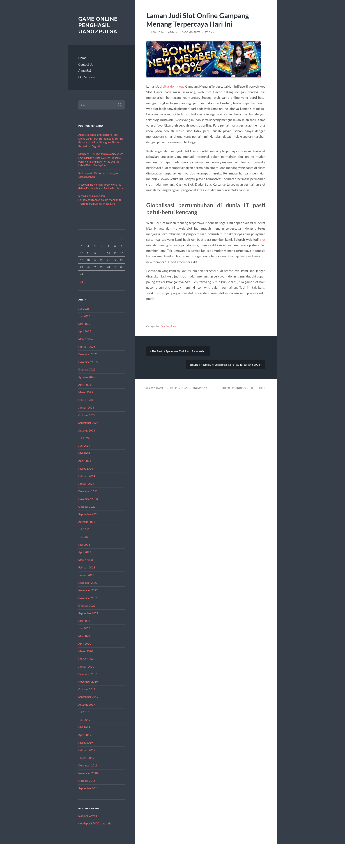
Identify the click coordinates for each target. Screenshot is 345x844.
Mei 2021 (84, 620)
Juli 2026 (83, 308)
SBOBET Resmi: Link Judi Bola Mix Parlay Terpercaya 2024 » (226, 364)
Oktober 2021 (86, 605)
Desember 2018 (88, 765)
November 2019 (88, 681)
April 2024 (84, 460)
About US (84, 71)
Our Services (86, 77)
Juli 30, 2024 (155, 32)
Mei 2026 (84, 323)
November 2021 (88, 598)
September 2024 (88, 422)
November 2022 (88, 590)
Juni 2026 (84, 316)
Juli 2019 (83, 712)
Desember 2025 (88, 354)
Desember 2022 (88, 582)
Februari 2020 (86, 658)
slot (262, 239)
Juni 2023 (84, 536)
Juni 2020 (84, 628)
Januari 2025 (86, 407)
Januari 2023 (86, 575)
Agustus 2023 (86, 521)
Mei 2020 (84, 636)
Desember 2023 (88, 491)
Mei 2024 (84, 453)
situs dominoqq (174, 86)
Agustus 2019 (86, 704)
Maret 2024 (85, 468)
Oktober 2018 (86, 780)
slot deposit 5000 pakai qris (94, 823)
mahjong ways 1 (87, 815)
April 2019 (84, 734)
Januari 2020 (86, 666)
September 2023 (88, 514)
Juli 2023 (83, 529)
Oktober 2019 (86, 689)
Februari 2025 (86, 400)
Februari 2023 (86, 567)
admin (173, 32)
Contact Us (85, 64)
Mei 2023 (84, 544)
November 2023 (88, 498)
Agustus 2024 (86, 430)
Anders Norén (245, 388)
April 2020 (84, 643)
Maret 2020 (85, 651)
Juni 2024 (84, 445)
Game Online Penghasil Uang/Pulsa (98, 25)
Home (82, 58)
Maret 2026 (85, 339)
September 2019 (88, 696)
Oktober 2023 (86, 506)
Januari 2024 (86, 483)
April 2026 (84, 331)
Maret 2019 (85, 742)
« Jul (81, 281)
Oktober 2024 (86, 415)
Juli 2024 (83, 438)
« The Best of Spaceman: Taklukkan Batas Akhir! (178, 351)
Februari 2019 (86, 750)
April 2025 (84, 384)
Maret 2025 (85, 392)
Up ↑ (262, 388)
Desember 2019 (88, 674)
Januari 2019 (86, 757)
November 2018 (88, 773)
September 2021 (88, 613)
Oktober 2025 (86, 369)
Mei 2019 (84, 727)
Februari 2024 (86, 476)
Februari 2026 (86, 346)
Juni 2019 (84, 719)
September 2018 (88, 788)
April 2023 (84, 552)
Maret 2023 (85, 559)
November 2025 (88, 361)
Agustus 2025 (86, 377)
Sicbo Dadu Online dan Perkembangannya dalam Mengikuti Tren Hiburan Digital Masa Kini (99, 199)
